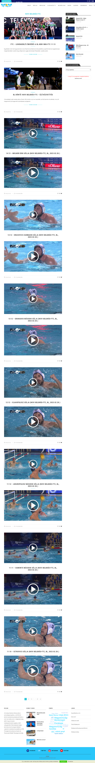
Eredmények (83, 5)
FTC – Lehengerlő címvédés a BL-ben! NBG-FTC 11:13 (33, 44)
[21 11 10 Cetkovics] (33, 656)
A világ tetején (40, 730)
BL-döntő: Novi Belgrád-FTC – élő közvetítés (33, 95)
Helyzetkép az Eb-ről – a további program (81, 28)
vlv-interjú (65, 726)
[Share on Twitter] (61, 61)
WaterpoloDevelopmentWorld (79, 728)
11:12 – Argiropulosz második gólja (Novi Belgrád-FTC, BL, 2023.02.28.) (33, 485)
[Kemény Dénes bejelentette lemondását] (30, 724)
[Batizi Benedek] (70, 56)
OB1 (52, 732)
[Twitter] (89, 1)
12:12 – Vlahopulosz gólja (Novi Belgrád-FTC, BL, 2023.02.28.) (33, 402)
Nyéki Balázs (59, 733)
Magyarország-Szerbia (56, 727)
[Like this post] (57, 61)
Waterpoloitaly (75, 732)
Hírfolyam (42, 5)
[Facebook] (87, 1)
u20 (52, 717)
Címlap (29, 5)
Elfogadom (63, 761)
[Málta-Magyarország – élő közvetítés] (70, 47)
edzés (52, 719)
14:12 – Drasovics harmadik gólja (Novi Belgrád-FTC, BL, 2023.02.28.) (33, 236)
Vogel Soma (51, 723)
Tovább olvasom (33, 54)
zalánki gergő (60, 731)
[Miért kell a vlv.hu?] (30, 742)
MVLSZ (90, 5)
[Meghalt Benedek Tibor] (30, 715)
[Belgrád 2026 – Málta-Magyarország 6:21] (70, 21)
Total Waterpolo (75, 724)
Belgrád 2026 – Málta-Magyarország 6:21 (81, 19)
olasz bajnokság (51, 720)
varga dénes (63, 715)
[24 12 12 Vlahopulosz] (33, 407)
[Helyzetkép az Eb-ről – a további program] (70, 30)
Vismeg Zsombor (52, 722)
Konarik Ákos (65, 712)
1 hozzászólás (19, 61)
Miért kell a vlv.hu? (41, 739)
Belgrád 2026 (61, 5)
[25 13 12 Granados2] (33, 325)
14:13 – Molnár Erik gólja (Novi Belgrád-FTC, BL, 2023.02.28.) (33, 153)
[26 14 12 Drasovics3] (33, 241)
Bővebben (70, 761)
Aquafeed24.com (75, 713)
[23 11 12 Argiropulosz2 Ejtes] (33, 490)
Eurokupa (58, 723)
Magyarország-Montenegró (61, 719)
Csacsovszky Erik (53, 730)
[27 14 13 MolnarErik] (33, 158)
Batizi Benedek (79, 54)
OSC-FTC (52, 721)
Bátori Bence (53, 715)
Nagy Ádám (55, 713)
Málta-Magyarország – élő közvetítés (82, 46)
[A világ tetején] (30, 733)
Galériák (75, 5)
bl (63, 729)
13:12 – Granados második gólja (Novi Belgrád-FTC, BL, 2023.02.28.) (33, 320)
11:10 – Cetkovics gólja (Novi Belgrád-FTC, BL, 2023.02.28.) (33, 652)
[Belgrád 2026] (70, 38)
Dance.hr (73, 717)
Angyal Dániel (61, 721)
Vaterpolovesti (75, 720)
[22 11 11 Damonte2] (33, 574)
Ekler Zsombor (53, 724)
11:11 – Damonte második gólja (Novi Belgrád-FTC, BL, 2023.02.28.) (33, 569)
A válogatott (51, 5)
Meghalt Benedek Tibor (41, 713)
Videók (69, 5)
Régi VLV (35, 5)
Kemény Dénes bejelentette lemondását (40, 723)
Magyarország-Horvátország (62, 724)
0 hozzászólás (18, 111)
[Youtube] (93, 1)
